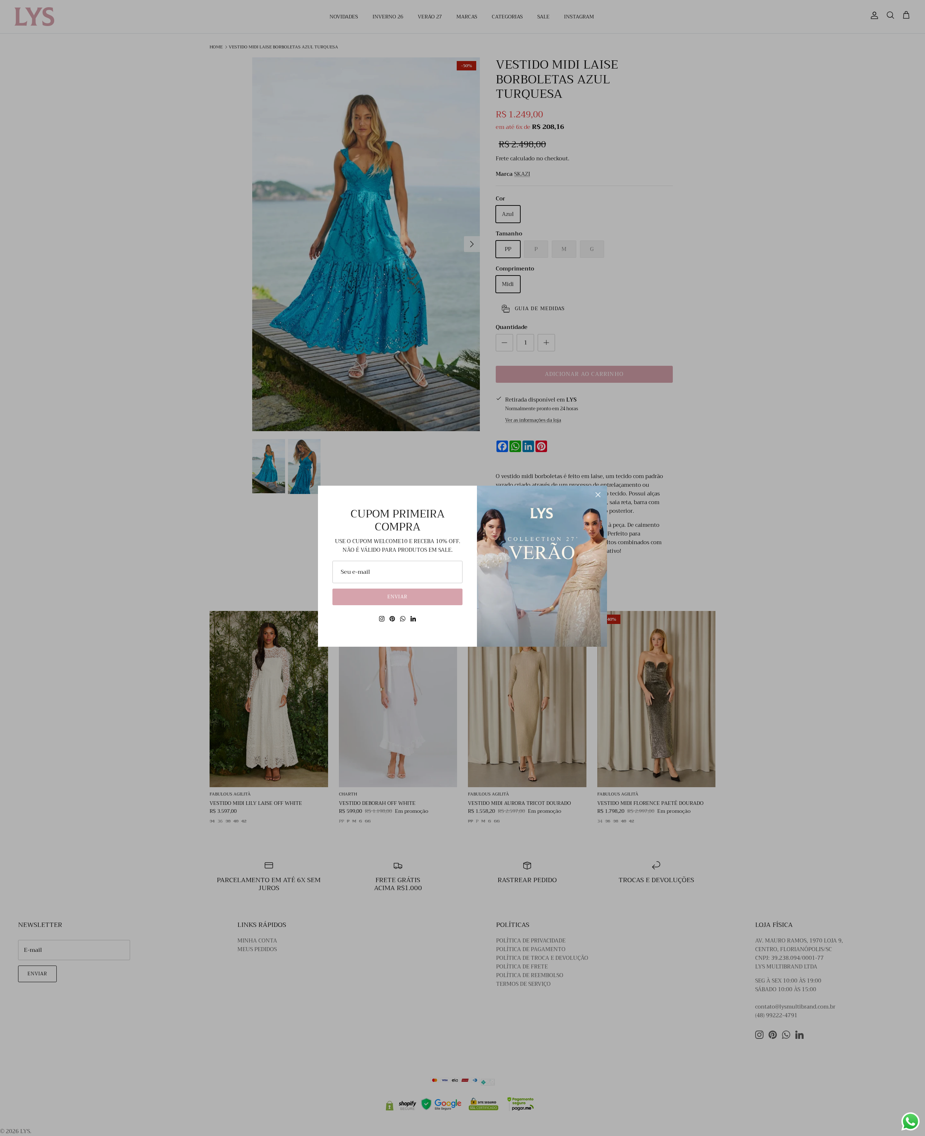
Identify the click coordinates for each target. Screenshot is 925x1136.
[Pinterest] (392, 618)
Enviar (397, 597)
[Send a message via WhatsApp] (910, 1121)
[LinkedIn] (413, 618)
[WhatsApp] (402, 618)
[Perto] (598, 495)
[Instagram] (381, 618)
